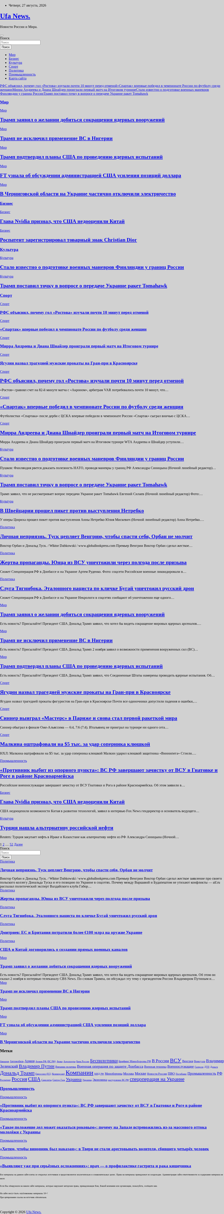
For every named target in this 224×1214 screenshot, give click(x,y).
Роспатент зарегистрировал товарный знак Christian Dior (68, 240)
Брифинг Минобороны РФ (135, 1061)
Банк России (82, 1061)
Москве (140, 1073)
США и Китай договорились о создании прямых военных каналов (64, 949)
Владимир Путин (36, 1066)
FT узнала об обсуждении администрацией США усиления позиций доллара (90, 175)
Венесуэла (199, 1061)
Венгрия (187, 1061)
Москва (128, 1073)
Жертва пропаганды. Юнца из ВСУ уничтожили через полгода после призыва (93, 562)
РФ (219, 1073)
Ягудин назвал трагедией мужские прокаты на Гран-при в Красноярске (68, 363)
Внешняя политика (65, 1066)
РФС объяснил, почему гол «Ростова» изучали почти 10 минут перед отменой (58, 86)
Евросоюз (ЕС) (43, 1073)
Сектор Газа (58, 1080)
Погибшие (181, 1073)
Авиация (4, 1061)
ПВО (171, 1073)
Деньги (214, 1066)
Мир (12, 55)
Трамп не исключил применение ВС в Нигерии (56, 138)
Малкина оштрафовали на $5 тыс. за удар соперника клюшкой (75, 744)
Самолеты (46, 1080)
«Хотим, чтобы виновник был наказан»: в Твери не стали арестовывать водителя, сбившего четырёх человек (104, 1149)
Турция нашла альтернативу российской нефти (56, 828)
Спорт (13, 66)
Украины (87, 1080)
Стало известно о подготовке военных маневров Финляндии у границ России (92, 267)
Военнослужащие (180, 1066)
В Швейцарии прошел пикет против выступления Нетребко (72, 510)
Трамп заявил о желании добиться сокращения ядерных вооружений (82, 120)
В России (160, 1060)
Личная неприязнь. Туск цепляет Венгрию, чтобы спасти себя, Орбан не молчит (96, 536)
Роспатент (5, 1080)
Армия (29, 1061)
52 (11, 844)
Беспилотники (104, 1060)
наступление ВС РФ (118, 1080)
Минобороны (113, 1073)
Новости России (157, 1073)
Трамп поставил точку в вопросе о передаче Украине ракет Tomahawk (96, 93)
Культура (15, 62)
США (34, 1079)
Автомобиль (17, 1061)
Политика (16, 70)
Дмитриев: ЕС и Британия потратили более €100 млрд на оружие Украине (71, 932)
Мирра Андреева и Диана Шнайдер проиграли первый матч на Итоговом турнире (74, 90)
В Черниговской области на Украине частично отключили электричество (88, 194)
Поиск (5, 38)
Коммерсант (58, 1073)
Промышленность (22, 74)
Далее (18, 844)
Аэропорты (69, 1061)
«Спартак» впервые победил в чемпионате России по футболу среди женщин (73, 329)
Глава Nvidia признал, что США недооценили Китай (62, 221)
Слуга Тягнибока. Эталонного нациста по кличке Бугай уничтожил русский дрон (97, 588)
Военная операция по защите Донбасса (110, 1066)
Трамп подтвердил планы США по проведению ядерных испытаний (81, 157)
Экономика (100, 1079)
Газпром (199, 1066)
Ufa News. (15, 16)
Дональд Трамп (17, 1073)
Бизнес (14, 58)
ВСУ (175, 1060)
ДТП (206, 1066)
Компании (79, 1072)
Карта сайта (17, 78)
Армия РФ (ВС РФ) (45, 1061)
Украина (74, 1079)
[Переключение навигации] (2, 35)
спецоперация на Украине (157, 1079)
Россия (19, 1079)
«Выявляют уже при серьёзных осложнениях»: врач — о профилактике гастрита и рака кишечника (95, 1166)
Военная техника (155, 1066)
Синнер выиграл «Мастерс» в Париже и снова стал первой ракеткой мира (88, 718)
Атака (60, 1061)
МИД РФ (99, 1073)
